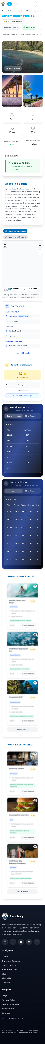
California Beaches (11, 961)
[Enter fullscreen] (5, 245)
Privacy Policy (8, 1000)
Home (5, 956)
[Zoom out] (40, 249)
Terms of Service (10, 1004)
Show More (22, 729)
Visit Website (29, 625)
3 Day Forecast (31, 416)
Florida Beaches (10, 965)
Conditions (15, 35)
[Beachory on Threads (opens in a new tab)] (29, 942)
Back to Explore (7, 11)
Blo (4, 974)
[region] (22, 267)
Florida (29, 11)
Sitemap (6, 1013)
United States (20, 11)
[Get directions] (40, 27)
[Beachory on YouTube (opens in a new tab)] (13, 942)
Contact (6, 982)
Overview (5, 35)
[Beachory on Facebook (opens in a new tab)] (37, 942)
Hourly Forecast (13, 416)
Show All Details (22, 353)
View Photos (14, 68)
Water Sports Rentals (29, 35)
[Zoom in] (40, 245)
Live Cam (18, 316)
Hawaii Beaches (10, 969)
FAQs (4, 995)
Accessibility (8, 1008)
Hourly (13, 491)
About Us (6, 978)
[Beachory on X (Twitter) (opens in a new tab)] (21, 942)
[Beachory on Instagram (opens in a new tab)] (5, 942)
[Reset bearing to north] (40, 253)
